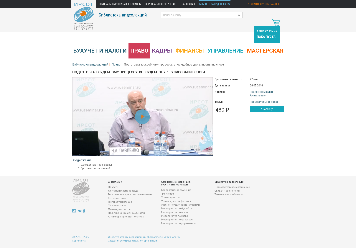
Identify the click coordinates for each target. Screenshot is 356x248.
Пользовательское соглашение (232, 187)
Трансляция (187, 4)
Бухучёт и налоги (100, 50)
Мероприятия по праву (174, 212)
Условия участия (170, 197)
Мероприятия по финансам (177, 220)
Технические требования (229, 194)
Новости (113, 187)
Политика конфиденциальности (126, 213)
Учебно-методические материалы (180, 205)
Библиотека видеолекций (214, 4)
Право (139, 50)
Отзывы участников (119, 209)
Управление (225, 50)
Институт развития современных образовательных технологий (144, 237)
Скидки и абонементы (227, 191)
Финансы (190, 50)
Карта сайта (78, 241)
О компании (115, 182)
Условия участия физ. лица (176, 201)
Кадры (162, 50)
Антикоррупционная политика (126, 217)
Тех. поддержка (117, 198)
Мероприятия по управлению (178, 223)
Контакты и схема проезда (123, 191)
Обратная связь (117, 205)
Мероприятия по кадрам (175, 216)
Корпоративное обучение (161, 4)
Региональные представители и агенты (130, 194)
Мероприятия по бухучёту (176, 208)
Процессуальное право (264, 101)
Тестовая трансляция (120, 202)
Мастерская (265, 50)
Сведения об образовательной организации (133, 241)
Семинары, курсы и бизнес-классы (120, 4)
